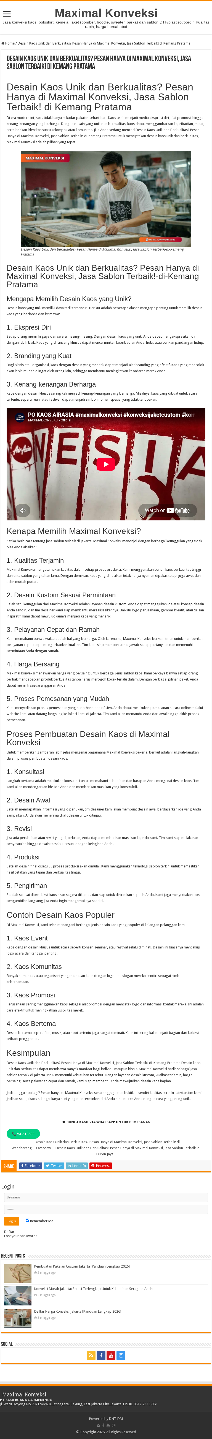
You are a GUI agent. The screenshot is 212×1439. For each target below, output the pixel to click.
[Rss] (91, 1355)
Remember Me (41, 1221)
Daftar (9, 1232)
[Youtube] (111, 1355)
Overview (43, 1148)
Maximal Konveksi (106, 13)
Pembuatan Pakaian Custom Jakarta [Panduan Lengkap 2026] (82, 1266)
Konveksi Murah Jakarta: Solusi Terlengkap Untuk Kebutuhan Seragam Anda (93, 1289)
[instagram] (120, 1355)
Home (9, 43)
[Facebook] (101, 1355)
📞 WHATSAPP (23, 1134)
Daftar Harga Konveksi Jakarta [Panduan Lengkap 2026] (77, 1311)
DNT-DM (116, 1419)
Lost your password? (20, 1236)
